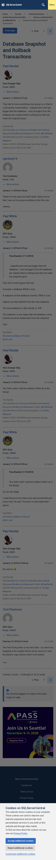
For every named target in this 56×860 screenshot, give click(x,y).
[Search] (43, 5)
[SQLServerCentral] (2, 5)
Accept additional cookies (21, 841)
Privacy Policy (20, 833)
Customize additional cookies (20, 854)
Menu (52, 4)
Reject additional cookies (20, 848)
